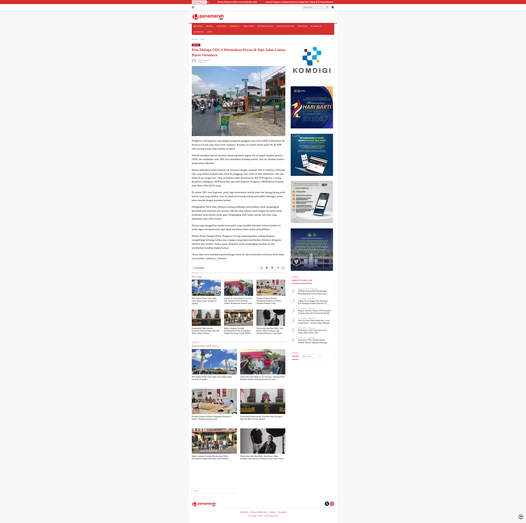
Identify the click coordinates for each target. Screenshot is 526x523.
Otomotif (198, 32)
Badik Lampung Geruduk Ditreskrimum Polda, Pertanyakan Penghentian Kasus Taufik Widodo (237, 330)
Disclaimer (282, 512)
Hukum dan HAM (285, 26)
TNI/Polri (302, 26)
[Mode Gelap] (332, 7)
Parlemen (249, 26)
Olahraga (315, 26)
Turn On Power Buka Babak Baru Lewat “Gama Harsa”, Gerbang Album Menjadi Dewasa (314, 321)
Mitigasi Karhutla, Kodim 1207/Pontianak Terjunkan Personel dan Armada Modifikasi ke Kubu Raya (315, 312)
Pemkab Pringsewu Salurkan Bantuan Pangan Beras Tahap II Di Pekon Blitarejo (263, 2)
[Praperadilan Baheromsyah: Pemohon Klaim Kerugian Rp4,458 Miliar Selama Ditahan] (206, 318)
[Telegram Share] (278, 268)
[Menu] (193, 7)
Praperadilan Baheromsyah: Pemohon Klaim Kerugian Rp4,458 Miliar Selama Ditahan (205, 330)
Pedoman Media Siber (259, 512)
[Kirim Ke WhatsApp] (283, 268)
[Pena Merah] (208, 16)
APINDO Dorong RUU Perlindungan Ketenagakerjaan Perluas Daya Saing (312, 292)
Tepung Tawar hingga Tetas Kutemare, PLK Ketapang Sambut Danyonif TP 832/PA (313, 302)
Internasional (265, 26)
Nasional (222, 26)
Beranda (198, 26)
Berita (209, 26)
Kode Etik (244, 512)
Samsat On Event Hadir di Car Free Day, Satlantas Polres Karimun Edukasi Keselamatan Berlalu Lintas (238, 300)
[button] (327, 7)
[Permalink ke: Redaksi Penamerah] (194, 61)
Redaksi (273, 512)
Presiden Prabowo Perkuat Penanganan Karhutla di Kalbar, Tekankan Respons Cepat (268, 300)
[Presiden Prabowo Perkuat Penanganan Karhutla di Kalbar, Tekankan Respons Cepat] (270, 288)
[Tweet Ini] (267, 268)
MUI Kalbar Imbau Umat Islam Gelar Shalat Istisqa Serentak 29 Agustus (204, 300)
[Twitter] (327, 504)
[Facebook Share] (261, 268)
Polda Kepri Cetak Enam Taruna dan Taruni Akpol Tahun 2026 (312, 331)
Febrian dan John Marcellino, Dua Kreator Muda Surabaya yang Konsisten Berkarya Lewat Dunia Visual (269, 331)
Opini (209, 32)
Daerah (234, 26)
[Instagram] (332, 504)
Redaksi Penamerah (204, 60)
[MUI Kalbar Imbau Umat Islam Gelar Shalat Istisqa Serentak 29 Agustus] (206, 288)
